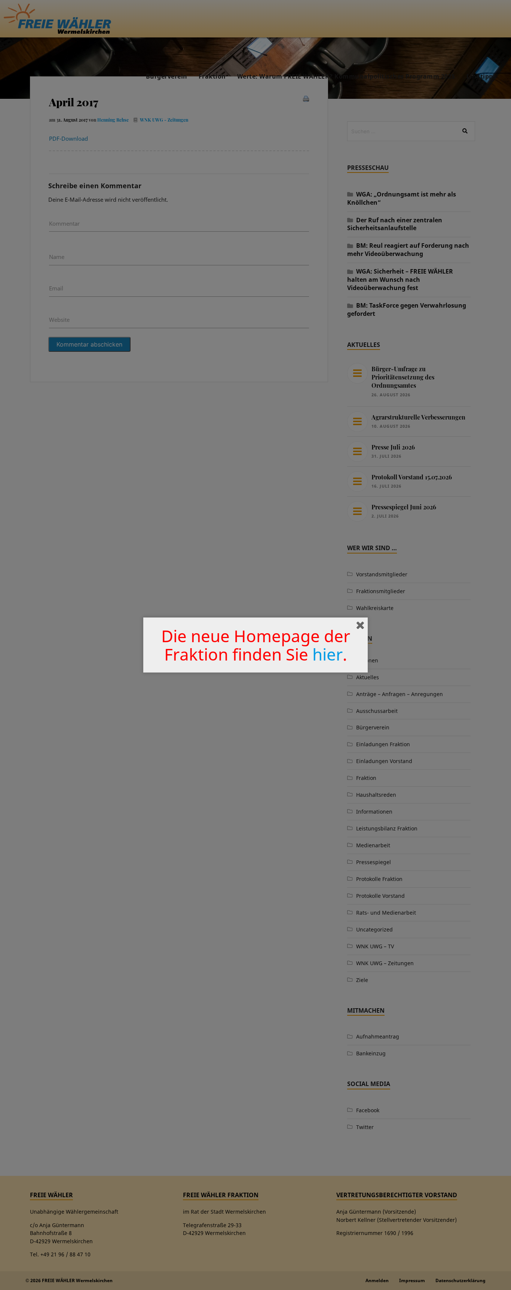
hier (327, 654)
